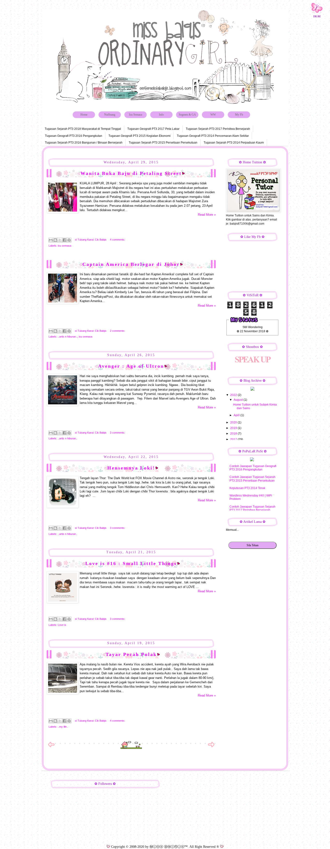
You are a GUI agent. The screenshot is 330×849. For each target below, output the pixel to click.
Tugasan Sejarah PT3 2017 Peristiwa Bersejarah (218, 129)
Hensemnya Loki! (131, 467)
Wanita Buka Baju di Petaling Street (131, 173)
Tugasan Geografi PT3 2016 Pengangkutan (73, 136)
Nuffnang (109, 114)
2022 (234, 395)
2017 (234, 439)
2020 (234, 422)
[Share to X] (59, 240)
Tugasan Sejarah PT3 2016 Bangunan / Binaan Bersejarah (83, 142)
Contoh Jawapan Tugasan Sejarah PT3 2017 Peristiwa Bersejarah (252, 508)
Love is (62, 624)
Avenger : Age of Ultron (131, 366)
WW (213, 114)
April (237, 415)
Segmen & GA (187, 114)
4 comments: (117, 239)
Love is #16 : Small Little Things (131, 563)
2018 (234, 433)
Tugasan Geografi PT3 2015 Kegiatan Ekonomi (139, 136)
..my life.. (63, 726)
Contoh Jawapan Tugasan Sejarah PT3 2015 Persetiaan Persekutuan (252, 478)
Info (161, 114)
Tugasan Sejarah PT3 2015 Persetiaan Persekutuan (163, 142)
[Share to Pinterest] (69, 240)
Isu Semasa (135, 114)
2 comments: (117, 330)
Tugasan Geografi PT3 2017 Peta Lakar (153, 129)
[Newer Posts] (51, 747)
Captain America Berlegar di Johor (131, 264)
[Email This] (50, 240)
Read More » (207, 214)
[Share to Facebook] (64, 240)
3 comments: (117, 432)
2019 (234, 428)
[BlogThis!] (55, 240)
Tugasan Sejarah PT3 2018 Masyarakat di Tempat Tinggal (83, 129)
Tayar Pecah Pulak (131, 654)
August (239, 399)
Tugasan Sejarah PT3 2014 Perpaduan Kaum (234, 142)
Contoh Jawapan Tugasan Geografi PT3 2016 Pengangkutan (253, 467)
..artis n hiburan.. (67, 336)
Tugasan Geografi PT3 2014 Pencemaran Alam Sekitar (213, 136)
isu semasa (64, 245)
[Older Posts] (211, 747)
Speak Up (252, 359)
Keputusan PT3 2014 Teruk (247, 488)
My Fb (239, 114)
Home (83, 114)
